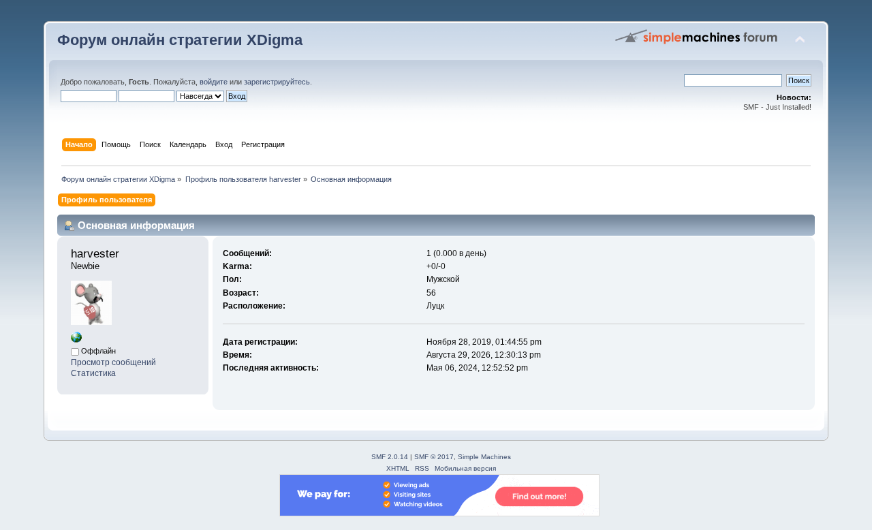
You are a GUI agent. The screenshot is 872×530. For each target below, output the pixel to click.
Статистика (93, 373)
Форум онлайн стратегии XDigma (179, 39)
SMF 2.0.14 (389, 457)
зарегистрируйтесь (277, 82)
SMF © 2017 (434, 457)
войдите (214, 82)
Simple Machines (484, 457)
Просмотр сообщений (113, 362)
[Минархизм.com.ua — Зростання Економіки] (76, 340)
